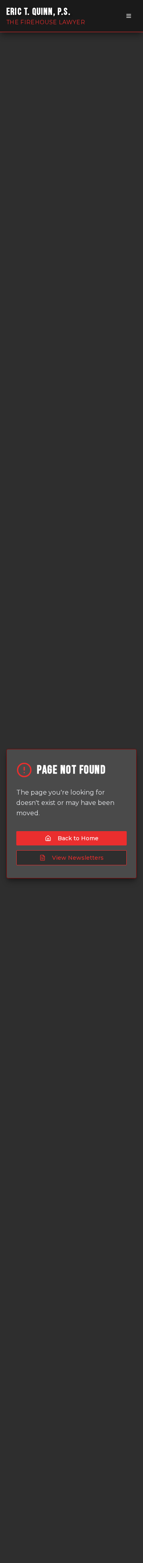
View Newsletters (78, 857)
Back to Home (78, 838)
